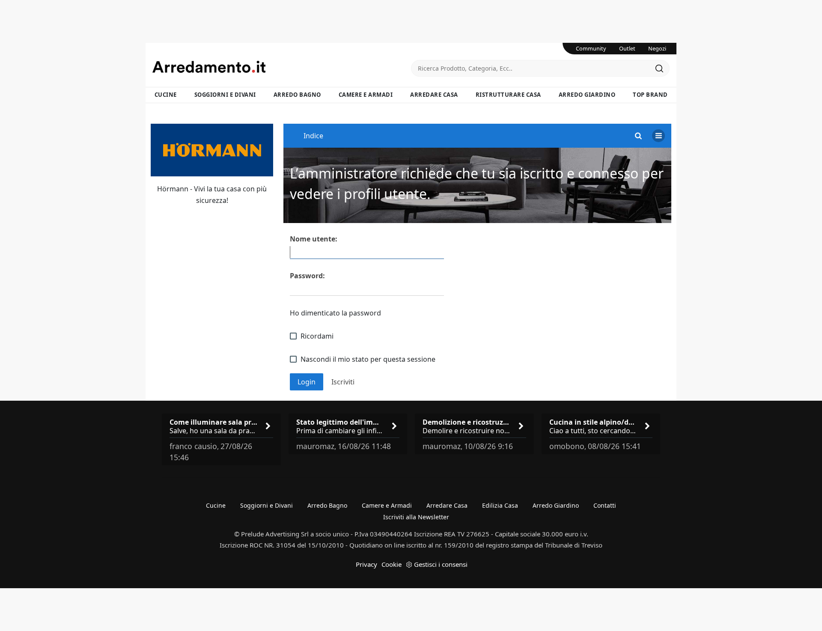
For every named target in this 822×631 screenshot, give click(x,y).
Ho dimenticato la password (335, 313)
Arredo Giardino (587, 94)
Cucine (166, 94)
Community (591, 48)
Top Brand (650, 94)
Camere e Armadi (366, 94)
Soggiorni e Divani (225, 94)
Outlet (627, 48)
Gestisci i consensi (441, 564)
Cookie (391, 564)
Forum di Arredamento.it (281, 67)
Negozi (657, 48)
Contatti (604, 505)
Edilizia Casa (500, 505)
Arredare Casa (434, 94)
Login (307, 382)
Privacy (366, 564)
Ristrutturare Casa (508, 94)
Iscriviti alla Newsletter (416, 517)
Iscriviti (342, 382)
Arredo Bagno (297, 94)
